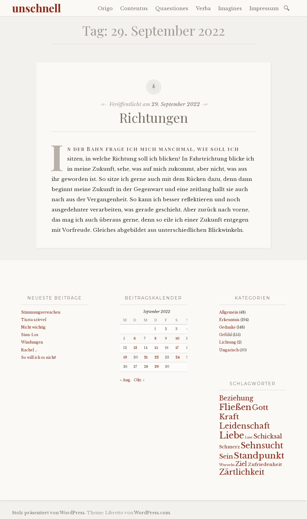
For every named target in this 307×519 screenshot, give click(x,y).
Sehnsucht (262, 445)
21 (146, 357)
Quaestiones (171, 8)
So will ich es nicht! (38, 357)
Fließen (235, 407)
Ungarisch (229, 350)
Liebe (231, 435)
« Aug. (125, 380)
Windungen (32, 342)
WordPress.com (152, 512)
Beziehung (236, 398)
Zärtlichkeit (241, 472)
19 (125, 357)
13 (135, 348)
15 (156, 348)
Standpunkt (259, 455)
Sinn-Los (29, 334)
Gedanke (227, 327)
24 (177, 357)
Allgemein (228, 312)
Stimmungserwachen (40, 312)
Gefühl (225, 334)
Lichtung (227, 342)
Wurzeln (226, 465)
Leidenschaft (244, 426)
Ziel (241, 463)
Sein (226, 456)
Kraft (229, 416)
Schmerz (229, 447)
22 (156, 357)
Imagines (230, 8)
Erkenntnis (229, 319)
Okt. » (139, 380)
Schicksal (267, 436)
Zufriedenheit (265, 464)
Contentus (134, 8)
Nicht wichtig (33, 327)
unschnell (36, 8)
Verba (203, 8)
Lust (248, 437)
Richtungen (153, 117)
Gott (260, 407)
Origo (105, 8)
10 (177, 339)
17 (176, 348)
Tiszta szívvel (33, 319)
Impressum (264, 8)
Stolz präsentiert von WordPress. (49, 512)
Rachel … (29, 350)
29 (156, 367)
